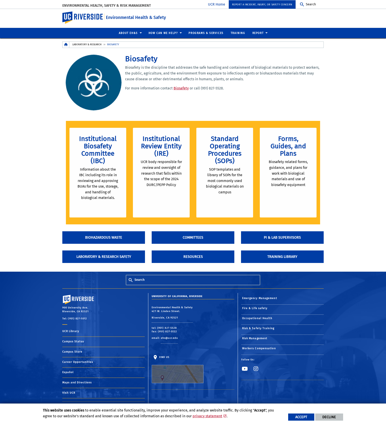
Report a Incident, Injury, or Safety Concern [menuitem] (262, 4)
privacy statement (207, 416)
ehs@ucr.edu (169, 338)
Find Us (163, 357)
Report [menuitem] (258, 33)
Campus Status (73, 341)
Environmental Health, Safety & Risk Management (106, 5)
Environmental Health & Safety (136, 17)
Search (311, 4)
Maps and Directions (77, 382)
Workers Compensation (259, 348)
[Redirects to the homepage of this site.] (66, 45)
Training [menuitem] (238, 33)
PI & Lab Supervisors (282, 237)
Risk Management (255, 338)
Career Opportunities (77, 362)
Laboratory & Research (86, 44)
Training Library (282, 256)
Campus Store (72, 351)
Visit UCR (68, 392)
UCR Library (70, 331)
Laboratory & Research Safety (103, 256)
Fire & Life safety (255, 308)
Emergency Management (259, 298)
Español (68, 372)
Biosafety (181, 88)
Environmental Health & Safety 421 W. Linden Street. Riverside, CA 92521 (172, 312)
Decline (329, 417)
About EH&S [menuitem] (128, 33)
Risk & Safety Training (258, 328)
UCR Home (216, 4)
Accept (301, 417)
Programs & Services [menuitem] (206, 33)
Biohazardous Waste (103, 237)
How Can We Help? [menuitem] (163, 33)
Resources (193, 256)
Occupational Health (257, 318)
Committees (193, 237)
